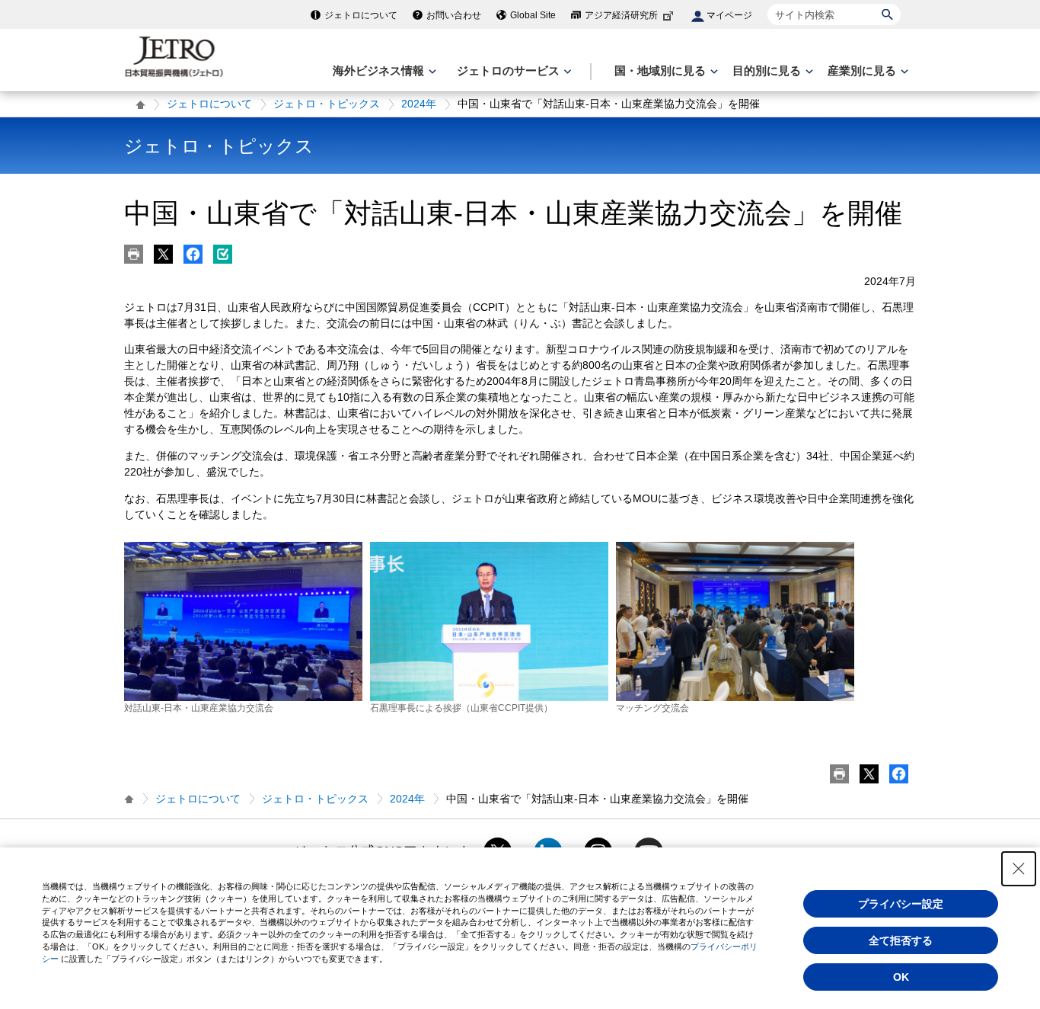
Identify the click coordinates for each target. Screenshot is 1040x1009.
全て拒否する (901, 940)
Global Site (533, 15)
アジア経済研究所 (621, 15)
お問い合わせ (453, 15)
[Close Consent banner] (1018, 869)
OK (901, 977)
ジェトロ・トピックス (326, 104)
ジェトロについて (360, 15)
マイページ (729, 15)
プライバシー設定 (900, 904)
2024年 (418, 104)
